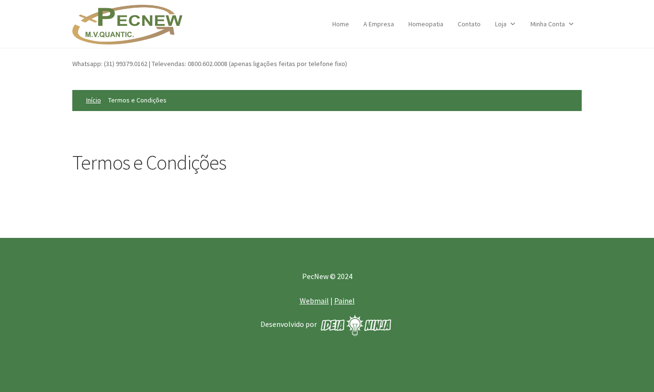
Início (93, 100)
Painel (344, 300)
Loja (501, 24)
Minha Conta (547, 24)
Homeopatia (425, 24)
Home (340, 24)
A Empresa (378, 24)
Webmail (314, 300)
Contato (469, 24)
